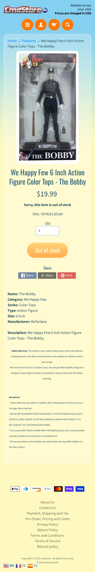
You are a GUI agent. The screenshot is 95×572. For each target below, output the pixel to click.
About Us (48, 502)
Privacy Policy (47, 524)
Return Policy (47, 530)
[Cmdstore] (26, 9)
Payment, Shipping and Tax (47, 513)
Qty (47, 223)
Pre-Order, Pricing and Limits (47, 518)
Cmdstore (46, 558)
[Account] (41, 24)
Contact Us (47, 507)
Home (12, 40)
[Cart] (54, 24)
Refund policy (47, 546)
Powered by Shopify (47, 562)
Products (29, 40)
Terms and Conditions (47, 535)
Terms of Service (47, 541)
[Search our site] (67, 24)
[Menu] (27, 24)
